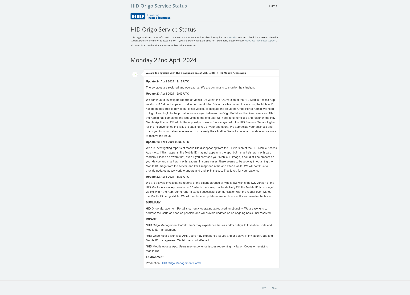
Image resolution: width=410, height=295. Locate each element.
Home (273, 6)
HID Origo (232, 37)
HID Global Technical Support (260, 40)
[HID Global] (151, 16)
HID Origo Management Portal (181, 263)
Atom (274, 288)
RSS (264, 288)
